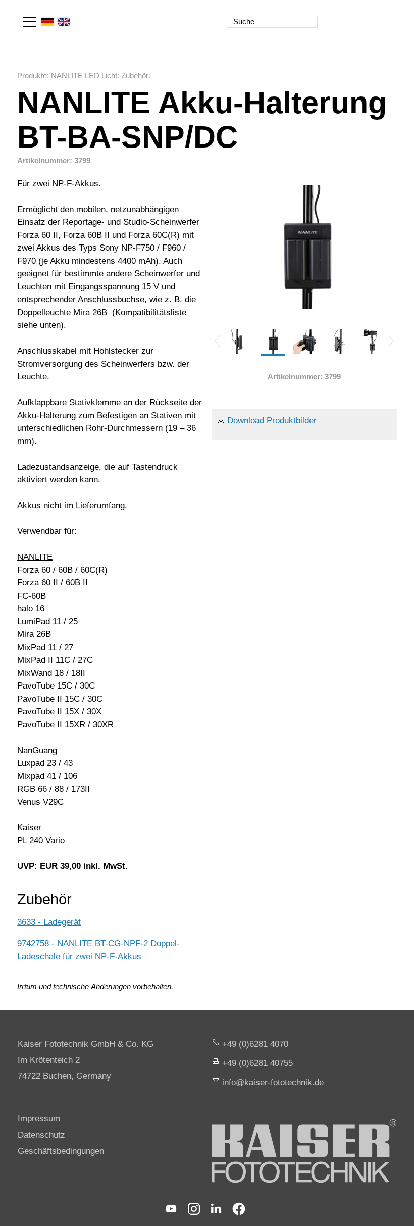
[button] (29, 22)
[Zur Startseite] (352, 15)
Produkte (32, 75)
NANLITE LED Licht (84, 75)
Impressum (39, 1118)
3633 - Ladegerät (49, 922)
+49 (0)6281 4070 (255, 1044)
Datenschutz (41, 1135)
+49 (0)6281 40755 (257, 1063)
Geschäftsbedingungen (61, 1151)
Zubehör (134, 75)
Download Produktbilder (272, 420)
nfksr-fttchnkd (271, 1082)
